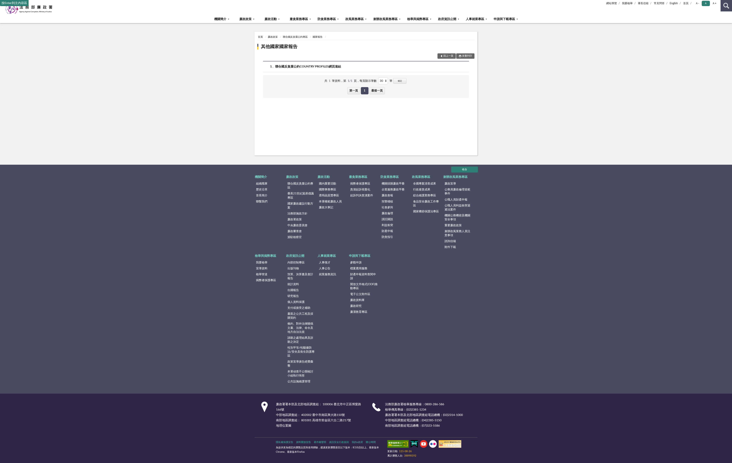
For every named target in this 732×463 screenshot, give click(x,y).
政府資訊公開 (447, 19)
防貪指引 (387, 237)
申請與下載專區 (504, 19)
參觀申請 (356, 262)
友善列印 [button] (467, 56)
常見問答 (659, 3)
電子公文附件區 (360, 294)
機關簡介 (220, 19)
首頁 (686, 3)
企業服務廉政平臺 (393, 189)
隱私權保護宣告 (284, 442)
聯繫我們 (261, 201)
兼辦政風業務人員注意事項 (457, 233)
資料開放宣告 (303, 442)
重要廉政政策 (453, 225)
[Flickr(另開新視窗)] (433, 444)
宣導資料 (261, 268)
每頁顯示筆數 (368, 80)
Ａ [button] (705, 3)
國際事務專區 (327, 189)
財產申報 (387, 231)
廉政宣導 (450, 183)
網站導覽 (611, 3)
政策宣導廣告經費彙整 (300, 363)
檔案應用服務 (358, 268)
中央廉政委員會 (297, 225)
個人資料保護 (296, 302)
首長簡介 (261, 195)
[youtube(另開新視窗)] (423, 444)
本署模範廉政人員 (330, 201)
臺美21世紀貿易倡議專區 (300, 195)
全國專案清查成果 (424, 183)
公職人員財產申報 (456, 199)
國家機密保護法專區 (426, 211)
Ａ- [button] (697, 3)
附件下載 (450, 247)
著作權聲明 (320, 442)
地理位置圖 (283, 425)
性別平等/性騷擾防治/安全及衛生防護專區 (301, 351)
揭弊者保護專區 (360, 183)
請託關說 (387, 219)
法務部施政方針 (297, 213)
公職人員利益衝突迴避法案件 (457, 207)
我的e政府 (357, 442)
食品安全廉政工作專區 (426, 203)
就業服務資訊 (327, 274)
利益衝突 (387, 225)
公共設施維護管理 (298, 381)
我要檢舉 (627, 3)
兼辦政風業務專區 (385, 19)
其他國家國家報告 (279, 46)
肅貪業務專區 (299, 19)
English (674, 3)
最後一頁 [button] (377, 90)
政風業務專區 (354, 19)
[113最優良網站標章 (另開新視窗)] (450, 444)
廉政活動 (271, 19)
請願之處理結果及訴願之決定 (300, 339)
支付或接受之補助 (298, 308)
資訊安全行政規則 (339, 442)
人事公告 (324, 268)
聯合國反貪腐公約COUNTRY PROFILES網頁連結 (308, 66)
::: (2, 27)
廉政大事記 (326, 207)
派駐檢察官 (294, 237)
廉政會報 (387, 195)
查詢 (726, 5)
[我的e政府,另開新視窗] (414, 444)
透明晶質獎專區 (329, 195)
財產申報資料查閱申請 (363, 276)
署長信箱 (643, 3)
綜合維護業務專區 (424, 195)
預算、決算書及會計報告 (300, 276)
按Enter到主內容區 (14, 3)
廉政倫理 (387, 213)
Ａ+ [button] (714, 3)
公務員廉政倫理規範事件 (457, 191)
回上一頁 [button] (448, 56)
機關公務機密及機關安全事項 (457, 217)
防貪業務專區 (327, 19)
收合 (464, 169)
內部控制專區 (296, 262)
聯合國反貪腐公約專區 (295, 37)
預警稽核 (387, 201)
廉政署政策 (294, 219)
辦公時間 (371, 442)
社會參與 (387, 207)
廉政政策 (245, 19)
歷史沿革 (261, 189)
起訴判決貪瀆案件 (361, 195)
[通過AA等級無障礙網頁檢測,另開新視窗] (398, 444)
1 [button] (364, 90)
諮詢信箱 (450, 241)
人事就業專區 (475, 19)
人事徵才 (324, 262)
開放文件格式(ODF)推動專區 (364, 286)
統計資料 (293, 284)
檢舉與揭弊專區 (418, 19)
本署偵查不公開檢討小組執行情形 (300, 373)
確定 (400, 81)
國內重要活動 (327, 183)
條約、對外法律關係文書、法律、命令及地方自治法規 (300, 327)
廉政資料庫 (357, 300)
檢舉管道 (261, 274)
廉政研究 (356, 306)
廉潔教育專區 (358, 312)
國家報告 (318, 37)
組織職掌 (261, 183)
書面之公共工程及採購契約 (300, 315)
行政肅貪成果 (421, 189)
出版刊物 (293, 268)
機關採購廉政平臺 (393, 183)
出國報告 (293, 290)
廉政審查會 (294, 231)
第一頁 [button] (353, 90)
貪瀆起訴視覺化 (360, 189)
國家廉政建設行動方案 (300, 205)
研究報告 (293, 296)
